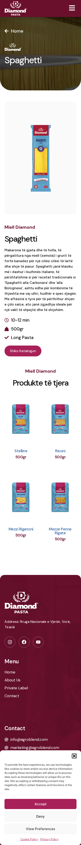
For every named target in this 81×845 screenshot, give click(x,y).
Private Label (16, 688)
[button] (74, 756)
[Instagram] (9, 642)
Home (9, 672)
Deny (40, 816)
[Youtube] (38, 642)
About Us (12, 680)
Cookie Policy (29, 839)
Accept (41, 804)
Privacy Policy (49, 839)
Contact (11, 696)
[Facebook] (24, 642)
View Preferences (40, 829)
